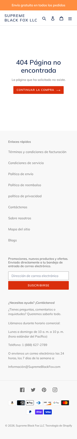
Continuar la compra (35, 89)
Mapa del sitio (19, 229)
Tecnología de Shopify (58, 425)
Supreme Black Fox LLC (21, 18)
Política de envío (20, 174)
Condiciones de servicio (26, 163)
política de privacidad (25, 196)
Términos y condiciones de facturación (37, 152)
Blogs (12, 240)
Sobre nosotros (19, 218)
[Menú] (70, 18)
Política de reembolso (24, 185)
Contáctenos (17, 207)
